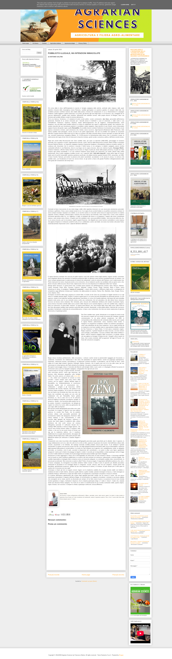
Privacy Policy (83, 43)
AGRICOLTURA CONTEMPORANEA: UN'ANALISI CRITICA (144, 472)
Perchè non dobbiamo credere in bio (144, 459)
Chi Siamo (35, 43)
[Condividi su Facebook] (67, 514)
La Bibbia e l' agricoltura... (142, 355)
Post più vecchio (118, 575)
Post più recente (53, 575)
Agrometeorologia (70, 43)
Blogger (121, 655)
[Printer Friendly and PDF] (54, 515)
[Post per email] (52, 511)
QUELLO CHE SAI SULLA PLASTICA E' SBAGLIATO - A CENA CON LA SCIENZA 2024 (144, 386)
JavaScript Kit (132, 255)
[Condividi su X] (66, 514)
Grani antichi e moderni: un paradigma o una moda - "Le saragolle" (143, 370)
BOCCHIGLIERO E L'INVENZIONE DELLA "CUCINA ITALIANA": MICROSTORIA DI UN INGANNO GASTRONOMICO (139, 53)
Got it (133, 4)
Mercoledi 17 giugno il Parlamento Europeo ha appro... (139, 542)
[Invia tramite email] (62, 514)
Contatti (44, 43)
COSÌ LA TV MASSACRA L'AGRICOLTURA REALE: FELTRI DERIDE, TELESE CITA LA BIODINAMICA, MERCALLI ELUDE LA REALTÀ (139, 426)
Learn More (125, 4)
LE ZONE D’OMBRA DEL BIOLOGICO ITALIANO (144, 498)
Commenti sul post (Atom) (89, 581)
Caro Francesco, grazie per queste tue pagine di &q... (139, 536)
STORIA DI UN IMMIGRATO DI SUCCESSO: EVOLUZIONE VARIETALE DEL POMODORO (143, 443)
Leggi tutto (38, 64)
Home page (25, 43)
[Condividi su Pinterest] (69, 514)
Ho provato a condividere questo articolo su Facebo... (139, 516)
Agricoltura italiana (55, 43)
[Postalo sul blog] (64, 514)
